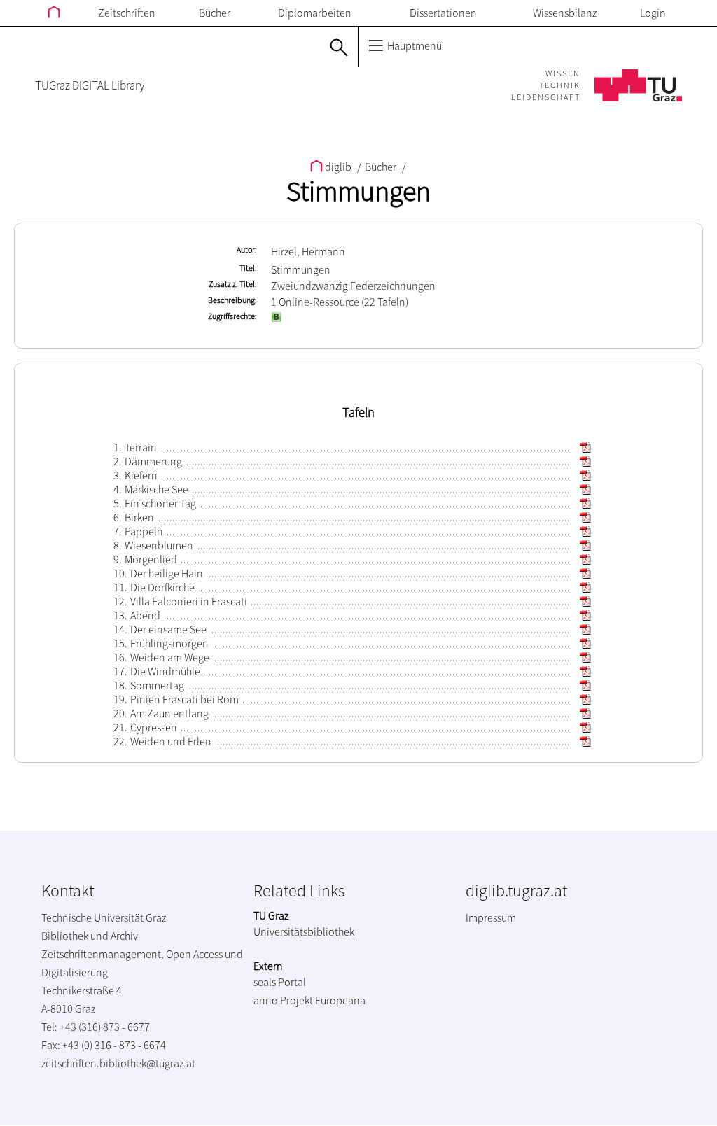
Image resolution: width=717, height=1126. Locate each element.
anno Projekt (283, 1000)
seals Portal (279, 982)
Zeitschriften (126, 13)
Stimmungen (358, 191)
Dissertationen (443, 13)
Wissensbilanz (565, 13)
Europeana (340, 1000)
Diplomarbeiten (314, 13)
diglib (338, 167)
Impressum (491, 917)
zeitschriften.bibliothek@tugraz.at (118, 1063)
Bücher (214, 13)
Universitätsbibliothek (303, 931)
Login (653, 13)
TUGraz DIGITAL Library (89, 85)
